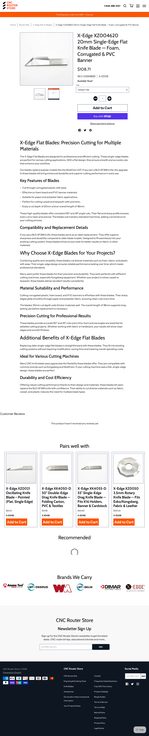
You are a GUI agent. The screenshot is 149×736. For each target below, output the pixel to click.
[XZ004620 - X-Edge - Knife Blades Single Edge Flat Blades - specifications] (53, 94)
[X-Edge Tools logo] (135, 587)
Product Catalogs (101, 692)
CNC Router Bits (70, 676)
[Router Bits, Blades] (111, 587)
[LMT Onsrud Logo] (38, 587)
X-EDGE (104, 76)
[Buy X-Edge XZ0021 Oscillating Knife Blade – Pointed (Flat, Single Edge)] (21, 468)
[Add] (109, 98)
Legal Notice (99, 728)
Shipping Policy (100, 718)
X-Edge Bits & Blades (42, 25)
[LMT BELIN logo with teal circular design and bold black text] (86, 587)
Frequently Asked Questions (105, 681)
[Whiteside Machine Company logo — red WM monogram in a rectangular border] (62, 588)
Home (13, 25)
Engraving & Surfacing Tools (75, 681)
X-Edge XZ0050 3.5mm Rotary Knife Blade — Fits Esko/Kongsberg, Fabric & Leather (126, 497)
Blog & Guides (99, 697)
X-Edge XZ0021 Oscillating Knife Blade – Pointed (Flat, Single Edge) (19, 495)
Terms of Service (101, 702)
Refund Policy (99, 712)
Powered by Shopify (12, 672)
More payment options (102, 123)
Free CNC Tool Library (103, 686)
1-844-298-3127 (112, 6)
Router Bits (24, 25)
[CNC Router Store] (10, 6)
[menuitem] (112, 6)
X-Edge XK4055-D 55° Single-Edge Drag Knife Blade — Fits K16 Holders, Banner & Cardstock (92, 497)
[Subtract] (95, 98)
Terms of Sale (99, 707)
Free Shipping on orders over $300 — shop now (74, 15)
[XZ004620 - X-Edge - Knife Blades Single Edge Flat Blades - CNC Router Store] (39, 94)
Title (77, 85)
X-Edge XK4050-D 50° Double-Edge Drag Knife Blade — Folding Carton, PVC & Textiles (56, 497)
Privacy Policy (99, 723)
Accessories (69, 692)
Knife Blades (69, 686)
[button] (125, 6)
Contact (97, 676)
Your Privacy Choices (72, 706)
